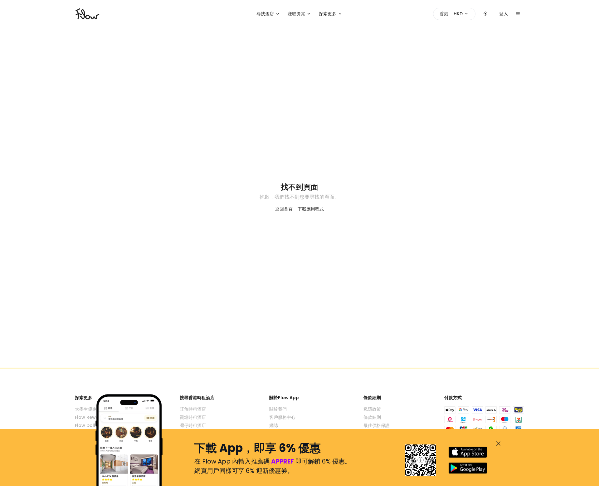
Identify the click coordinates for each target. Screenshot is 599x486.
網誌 (273, 425)
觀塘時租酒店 (193, 417)
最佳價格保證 (376, 425)
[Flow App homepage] (87, 13)
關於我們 (278, 409)
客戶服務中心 (282, 417)
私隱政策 (372, 409)
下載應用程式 (311, 209)
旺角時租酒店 (193, 409)
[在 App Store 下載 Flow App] (468, 452)
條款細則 (372, 417)
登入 (503, 14)
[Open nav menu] (518, 13)
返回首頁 (284, 209)
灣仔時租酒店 (193, 425)
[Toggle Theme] (485, 13)
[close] (498, 443)
